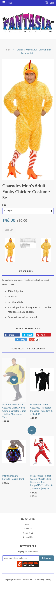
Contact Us (28, 533)
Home (7, 50)
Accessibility (28, 537)
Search (28, 525)
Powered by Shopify (42, 580)
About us (28, 529)
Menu (9, 3)
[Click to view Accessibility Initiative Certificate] (28, 566)
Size (4, 205)
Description (27, 271)
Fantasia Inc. (27, 580)
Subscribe (46, 558)
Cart (51, 3)
